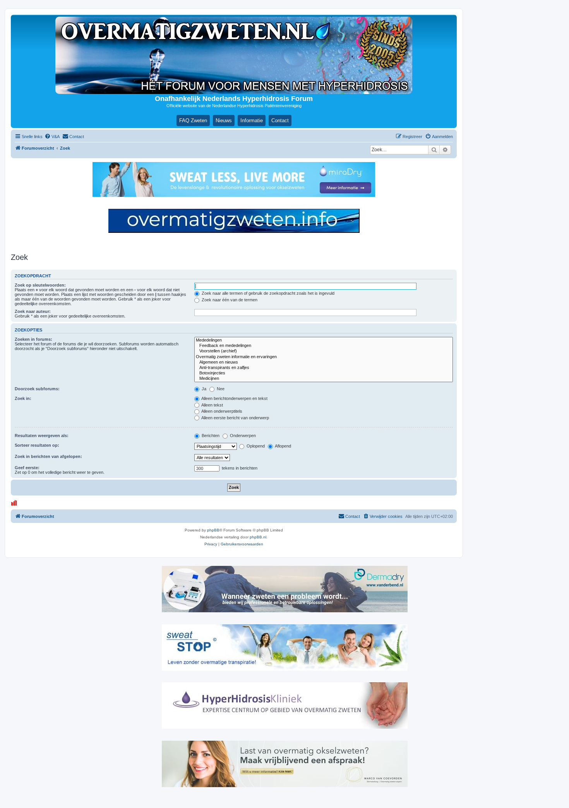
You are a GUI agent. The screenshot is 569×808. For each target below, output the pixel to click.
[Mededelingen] (323, 340)
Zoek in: (23, 398)
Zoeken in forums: (33, 339)
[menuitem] (52, 136)
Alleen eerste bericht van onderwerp (235, 417)
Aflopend (282, 446)
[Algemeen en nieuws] (323, 362)
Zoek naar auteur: (33, 311)
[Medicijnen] (323, 378)
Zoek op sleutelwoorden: (40, 285)
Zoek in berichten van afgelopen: (48, 456)
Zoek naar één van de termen (229, 299)
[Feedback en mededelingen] (323, 345)
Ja (203, 388)
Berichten (210, 435)
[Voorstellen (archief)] (323, 351)
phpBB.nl (258, 537)
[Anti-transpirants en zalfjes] (323, 368)
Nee (220, 388)
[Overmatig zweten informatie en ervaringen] (323, 357)
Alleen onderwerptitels (221, 411)
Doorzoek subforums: (37, 388)
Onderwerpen (242, 435)
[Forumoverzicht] (233, 55)
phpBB (213, 530)
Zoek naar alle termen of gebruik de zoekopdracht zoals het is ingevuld (267, 293)
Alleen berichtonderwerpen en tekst (234, 398)
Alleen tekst (212, 405)
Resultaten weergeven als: (42, 435)
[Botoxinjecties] (323, 373)
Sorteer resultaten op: (37, 445)
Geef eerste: (27, 467)
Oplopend (255, 446)
